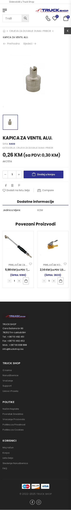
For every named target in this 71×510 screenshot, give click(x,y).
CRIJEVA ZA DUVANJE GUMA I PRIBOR (30, 31)
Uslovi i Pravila (10, 391)
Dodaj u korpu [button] (26, 280)
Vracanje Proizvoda (14, 419)
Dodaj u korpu (46, 174)
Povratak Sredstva (13, 414)
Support (7, 385)
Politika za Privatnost (14, 424)
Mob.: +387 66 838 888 (15, 345)
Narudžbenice (10, 375)
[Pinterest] (19, 185)
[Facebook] (6, 185)
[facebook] (32, 502)
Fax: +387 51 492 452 (14, 340)
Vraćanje (8, 380)
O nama (7, 370)
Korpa (6, 452)
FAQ (5, 468)
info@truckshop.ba (13, 349)
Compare (48, 190)
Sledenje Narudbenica (15, 463)
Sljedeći (29, 43)
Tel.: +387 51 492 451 (13, 336)
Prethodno (12, 43)
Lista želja (8, 458)
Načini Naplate (11, 408)
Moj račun (8, 447)
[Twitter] (12, 185)
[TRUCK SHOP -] (52, 10)
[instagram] (38, 502)
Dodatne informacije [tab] (35, 201)
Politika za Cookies (13, 429)
